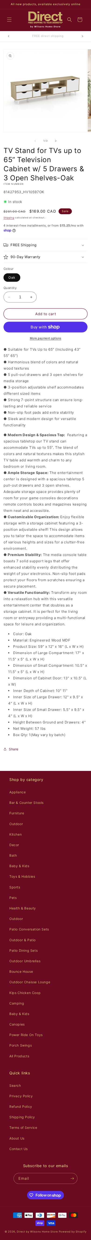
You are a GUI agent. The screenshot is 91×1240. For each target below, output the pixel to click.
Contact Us (18, 1149)
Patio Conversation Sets (29, 929)
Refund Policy (20, 1106)
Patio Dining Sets (23, 950)
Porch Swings (20, 1045)
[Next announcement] (82, 36)
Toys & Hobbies (22, 876)
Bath (13, 855)
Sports (14, 887)
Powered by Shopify (73, 1231)
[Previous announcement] (9, 36)
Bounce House (21, 971)
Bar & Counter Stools (26, 803)
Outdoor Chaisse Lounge (29, 982)
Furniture (16, 813)
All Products (19, 1056)
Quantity (10, 288)
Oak (11, 277)
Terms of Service (23, 1128)
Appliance (17, 792)
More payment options (45, 338)
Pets (13, 898)
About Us (16, 1138)
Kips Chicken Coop (25, 993)
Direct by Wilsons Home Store (37, 1231)
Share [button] (13, 749)
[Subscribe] (72, 1178)
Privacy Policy (21, 1096)
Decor (14, 845)
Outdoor (16, 824)
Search (15, 1085)
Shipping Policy (22, 1117)
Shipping (9, 217)
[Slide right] (56, 141)
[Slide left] (35, 141)
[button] (9, 19)
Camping (16, 1003)
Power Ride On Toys (26, 1035)
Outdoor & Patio (22, 940)
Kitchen (15, 834)
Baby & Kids (19, 866)
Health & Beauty (22, 908)
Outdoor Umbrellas (24, 961)
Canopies (17, 1024)
